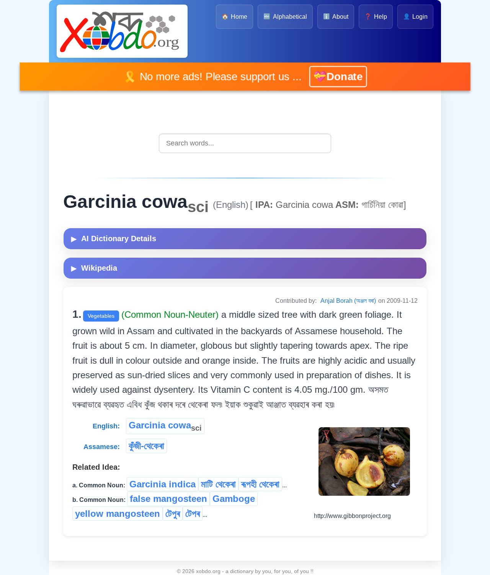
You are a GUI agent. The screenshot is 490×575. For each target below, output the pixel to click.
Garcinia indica (162, 484)
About (335, 16)
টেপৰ (192, 513)
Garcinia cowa (165, 426)
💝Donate (326, 76)
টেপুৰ (172, 513)
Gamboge (233, 498)
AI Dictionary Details (113, 238)
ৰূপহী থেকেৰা (260, 484)
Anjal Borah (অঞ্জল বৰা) (348, 300)
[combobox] (245, 143)
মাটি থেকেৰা (218, 484)
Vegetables (101, 316)
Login (415, 16)
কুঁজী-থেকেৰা (146, 446)
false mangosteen (168, 498)
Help (375, 16)
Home (234, 16)
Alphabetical (285, 16)
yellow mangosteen (117, 513)
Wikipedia (94, 268)
